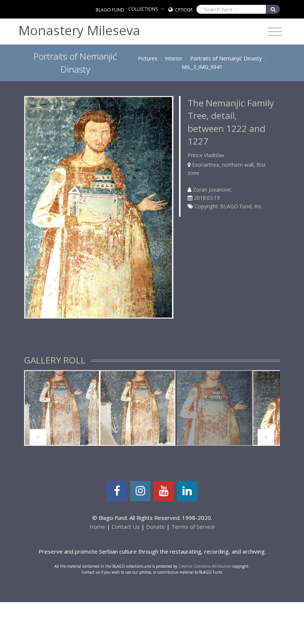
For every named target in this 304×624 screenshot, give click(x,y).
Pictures (147, 58)
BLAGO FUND (110, 10)
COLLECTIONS (143, 9)
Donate (155, 526)
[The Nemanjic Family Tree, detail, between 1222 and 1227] (98, 206)
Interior (173, 58)
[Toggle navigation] (274, 32)
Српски (183, 10)
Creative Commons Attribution (204, 566)
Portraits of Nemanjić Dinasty (226, 58)
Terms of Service (193, 526)
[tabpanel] (62, 408)
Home (97, 526)
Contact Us (126, 526)
